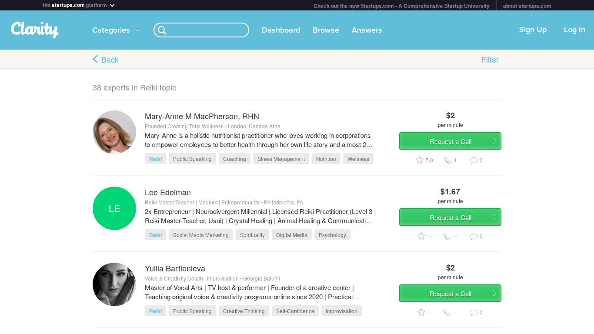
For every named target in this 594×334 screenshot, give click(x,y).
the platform (75, 4)
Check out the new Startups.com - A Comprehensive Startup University (402, 6)
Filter (490, 59)
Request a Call (450, 141)
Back (110, 59)
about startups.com (527, 6)
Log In (574, 30)
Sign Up (533, 30)
